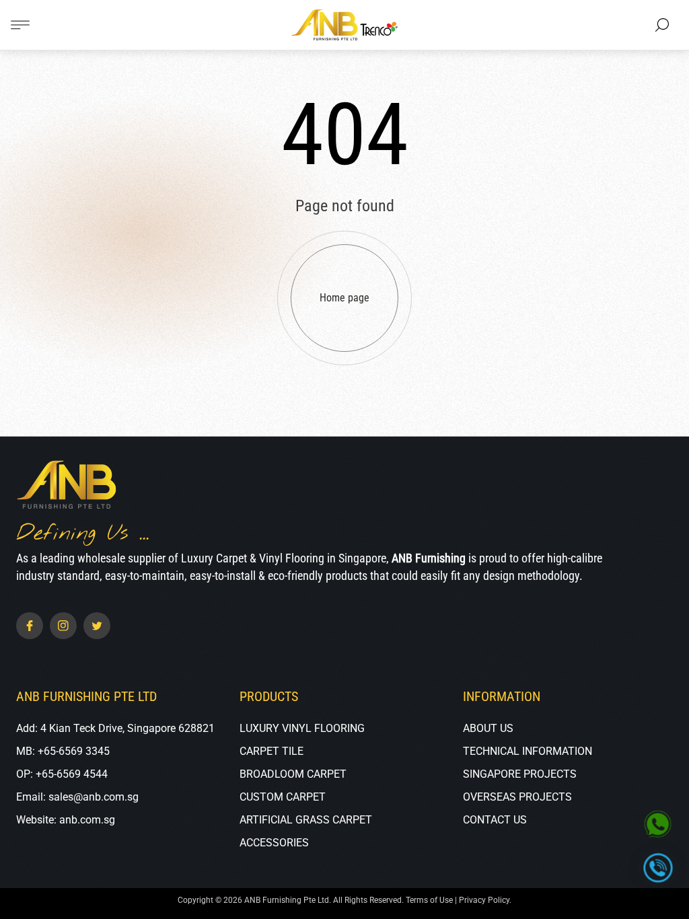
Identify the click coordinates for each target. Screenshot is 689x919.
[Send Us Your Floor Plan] (658, 824)
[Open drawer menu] (20, 25)
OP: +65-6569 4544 (62, 774)
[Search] (662, 25)
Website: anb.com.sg (65, 819)
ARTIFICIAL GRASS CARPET (306, 819)
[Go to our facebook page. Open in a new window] (29, 625)
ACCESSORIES (274, 842)
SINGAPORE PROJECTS (520, 774)
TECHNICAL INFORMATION (527, 751)
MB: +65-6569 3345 (63, 751)
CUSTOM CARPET (283, 797)
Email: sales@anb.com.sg (77, 797)
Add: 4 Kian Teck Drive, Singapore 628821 (115, 728)
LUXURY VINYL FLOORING (302, 728)
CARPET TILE (271, 751)
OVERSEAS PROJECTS (517, 797)
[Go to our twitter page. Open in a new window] (96, 625)
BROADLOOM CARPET (293, 774)
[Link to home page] (66, 486)
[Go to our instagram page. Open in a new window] (63, 625)
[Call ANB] (658, 868)
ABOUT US (488, 728)
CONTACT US (495, 819)
